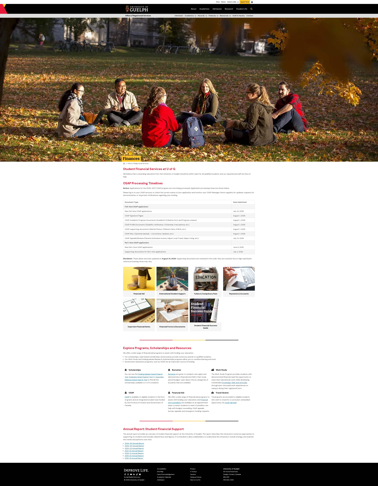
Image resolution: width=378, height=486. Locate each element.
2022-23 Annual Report (134, 448)
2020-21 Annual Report (134, 453)
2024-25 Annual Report (134, 443)
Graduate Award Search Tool (141, 377)
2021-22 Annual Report (134, 451)
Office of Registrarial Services (137, 163)
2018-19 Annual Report (134, 458)
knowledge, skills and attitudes (234, 383)
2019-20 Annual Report (134, 456)
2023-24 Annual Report (134, 446)
